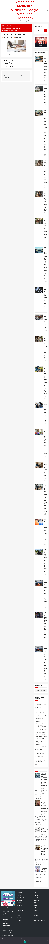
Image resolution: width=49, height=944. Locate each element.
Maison (43, 845)
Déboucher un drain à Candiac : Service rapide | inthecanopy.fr (41, 704)
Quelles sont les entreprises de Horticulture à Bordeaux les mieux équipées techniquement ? (45, 380)
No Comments (18, 37)
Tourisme (36, 910)
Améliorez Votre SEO (7, 935)
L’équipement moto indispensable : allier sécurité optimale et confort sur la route (45, 561)
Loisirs (18, 907)
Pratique (43, 773)
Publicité (36, 897)
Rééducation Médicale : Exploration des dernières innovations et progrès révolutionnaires (45, 498)
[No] (47, 940)
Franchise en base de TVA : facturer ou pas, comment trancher (45, 297)
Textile (35, 907)
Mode (35, 892)
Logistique (19, 905)
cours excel (37, 752)
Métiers (19, 920)
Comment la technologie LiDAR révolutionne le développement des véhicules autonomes (45, 625)
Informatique (20, 892)
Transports (36, 912)
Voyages (36, 915)
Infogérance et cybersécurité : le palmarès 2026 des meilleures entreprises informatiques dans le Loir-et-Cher (45, 263)
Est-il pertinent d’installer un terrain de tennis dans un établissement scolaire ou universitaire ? (45, 660)
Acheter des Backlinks (7, 932)
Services (36, 905)
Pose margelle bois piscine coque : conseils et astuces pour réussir (45, 67)
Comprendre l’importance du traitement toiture (45, 321)
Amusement (20, 910)
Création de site (21, 897)
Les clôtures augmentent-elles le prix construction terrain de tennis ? (45, 591)
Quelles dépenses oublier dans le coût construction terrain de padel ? (45, 530)
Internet (19, 895)
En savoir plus (38, 798)
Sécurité (19, 917)
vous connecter (13, 75)
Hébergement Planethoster (40, 920)
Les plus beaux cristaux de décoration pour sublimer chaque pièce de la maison (45, 442)
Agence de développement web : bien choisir (40, 763)
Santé (35, 902)
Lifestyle (19, 902)
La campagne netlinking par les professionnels (40, 748)
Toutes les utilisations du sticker (44, 870)
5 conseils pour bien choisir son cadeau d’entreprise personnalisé (41, 714)
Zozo (4, 37)
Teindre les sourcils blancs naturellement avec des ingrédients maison (45, 172)
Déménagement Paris (39, 917)
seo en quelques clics (40, 760)
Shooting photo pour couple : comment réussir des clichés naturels (45, 229)
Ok (24, 942)
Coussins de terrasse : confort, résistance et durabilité (45, 94)
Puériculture (36, 900)
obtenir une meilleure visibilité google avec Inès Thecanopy (24, 10)
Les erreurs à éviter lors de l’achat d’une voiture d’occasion (45, 412)
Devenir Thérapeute (7, 930)
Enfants (19, 912)
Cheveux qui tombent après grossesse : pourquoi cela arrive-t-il (45, 201)
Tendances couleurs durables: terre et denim (45, 470)
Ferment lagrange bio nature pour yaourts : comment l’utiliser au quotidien (45, 347)
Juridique (19, 900)
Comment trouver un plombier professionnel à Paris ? (40, 709)
